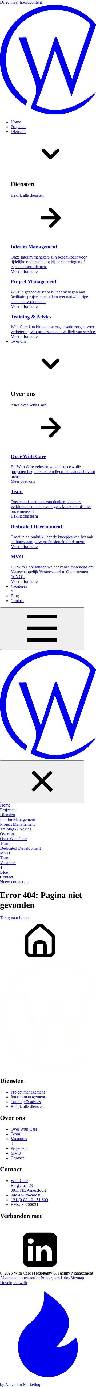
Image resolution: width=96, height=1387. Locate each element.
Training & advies (26, 1101)
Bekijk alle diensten (27, 1106)
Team (15, 1134)
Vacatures (19, 1138)
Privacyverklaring (55, 1278)
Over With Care (24, 1129)
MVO (16, 1153)
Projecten (18, 1148)
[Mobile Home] (48, 705)
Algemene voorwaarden (20, 1278)
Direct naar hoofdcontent (21, 2)
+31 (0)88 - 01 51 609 (29, 1200)
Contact (17, 1158)
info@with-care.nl (26, 1195)
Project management (28, 1092)
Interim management (28, 1097)
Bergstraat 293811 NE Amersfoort (28, 1185)
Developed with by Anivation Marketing (20, 1333)
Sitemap (77, 1278)
